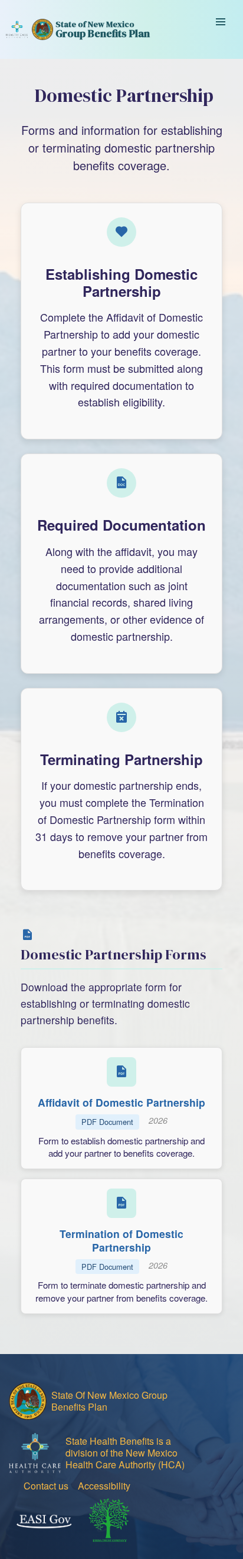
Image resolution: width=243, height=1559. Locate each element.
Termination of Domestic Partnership (121, 1240)
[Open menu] (220, 29)
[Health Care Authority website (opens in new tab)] (17, 29)
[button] (121, 1108)
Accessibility (104, 1485)
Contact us (46, 1485)
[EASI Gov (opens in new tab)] (43, 1521)
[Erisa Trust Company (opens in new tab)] (109, 1521)
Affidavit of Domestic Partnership (121, 1102)
